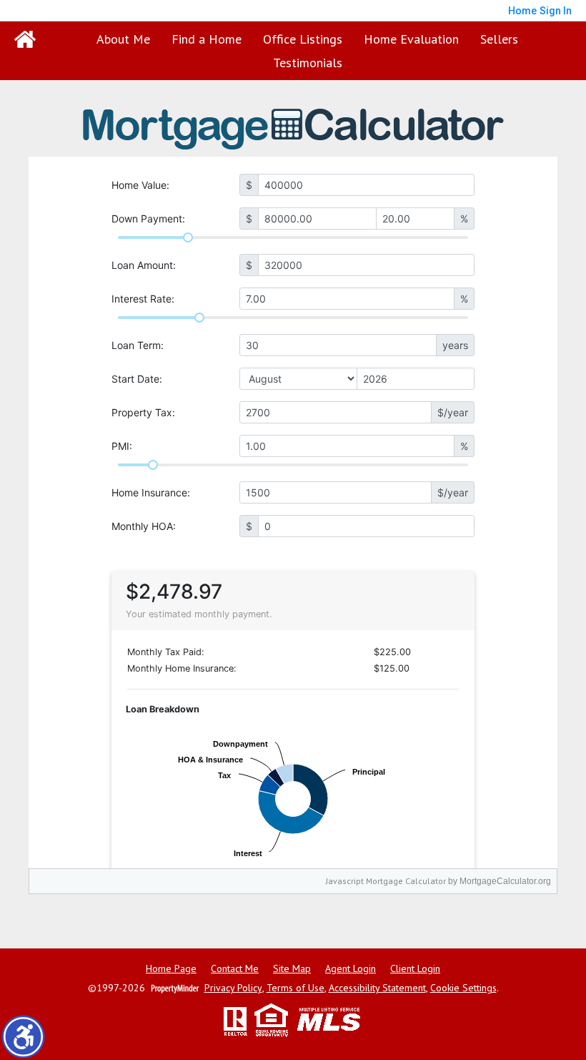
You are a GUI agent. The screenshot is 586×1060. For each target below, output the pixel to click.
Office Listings (302, 39)
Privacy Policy (233, 988)
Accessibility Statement (377, 988)
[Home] (25, 39)
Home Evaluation (411, 39)
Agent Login (350, 969)
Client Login (415, 969)
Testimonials (307, 62)
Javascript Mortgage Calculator (386, 880)
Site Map (292, 969)
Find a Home (207, 39)
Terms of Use (295, 988)
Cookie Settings (463, 988)
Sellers (499, 39)
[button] (23, 1036)
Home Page (171, 969)
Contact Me (235, 969)
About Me (123, 39)
